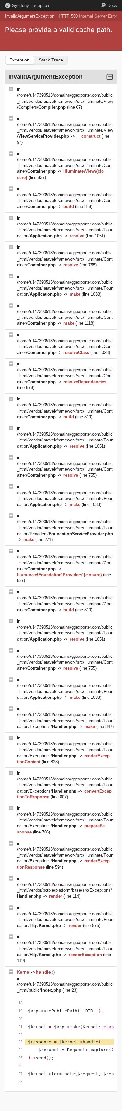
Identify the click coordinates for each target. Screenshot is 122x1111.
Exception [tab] (19, 59)
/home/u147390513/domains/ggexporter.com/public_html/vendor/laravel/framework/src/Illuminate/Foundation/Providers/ (65, 527)
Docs (112, 5)
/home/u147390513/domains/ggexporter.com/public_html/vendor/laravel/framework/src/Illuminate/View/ (65, 130)
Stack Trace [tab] (51, 59)
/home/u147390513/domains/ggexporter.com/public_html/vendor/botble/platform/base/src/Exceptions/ (65, 890)
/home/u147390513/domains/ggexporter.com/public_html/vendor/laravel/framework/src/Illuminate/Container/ (65, 165)
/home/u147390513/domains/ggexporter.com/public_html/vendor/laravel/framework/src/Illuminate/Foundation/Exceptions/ (65, 720)
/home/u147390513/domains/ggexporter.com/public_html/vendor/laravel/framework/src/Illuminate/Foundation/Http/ (65, 919)
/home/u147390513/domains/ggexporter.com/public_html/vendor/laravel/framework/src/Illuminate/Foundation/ (65, 230)
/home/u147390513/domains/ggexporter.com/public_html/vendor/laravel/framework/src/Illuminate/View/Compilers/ (65, 101)
